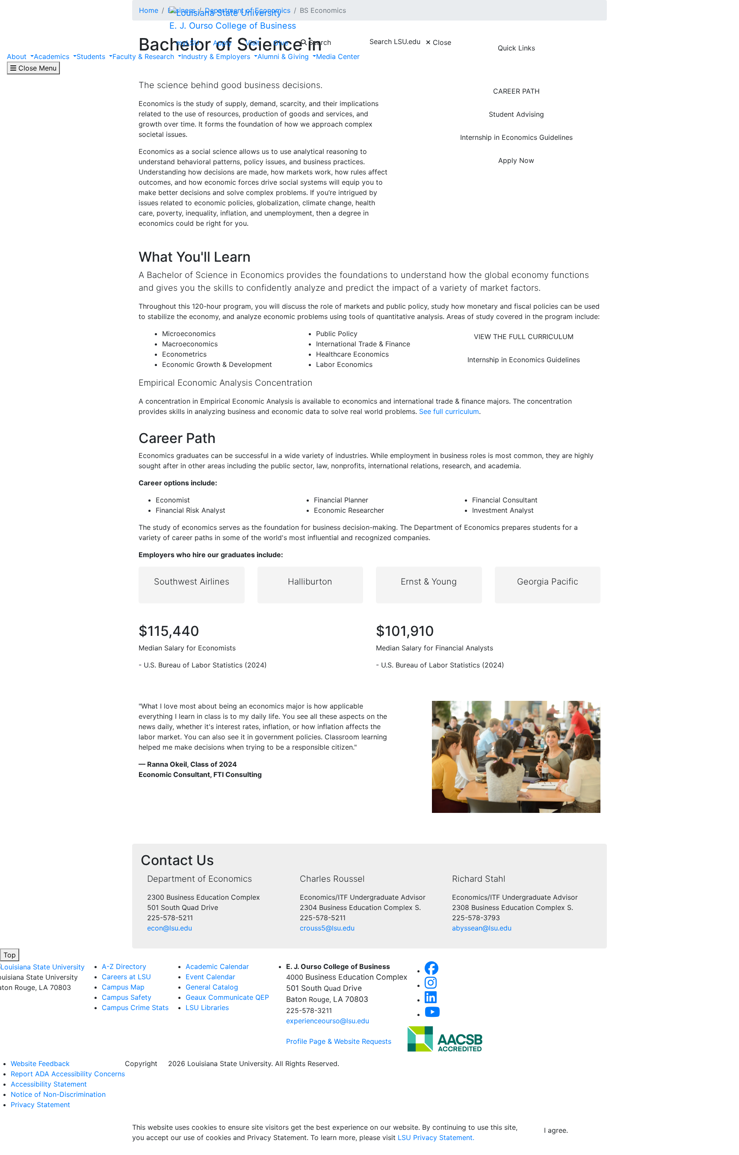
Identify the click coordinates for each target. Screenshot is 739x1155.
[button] (431, 970)
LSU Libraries (207, 1007)
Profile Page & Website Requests (338, 1041)
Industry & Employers (216, 56)
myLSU (187, 42)
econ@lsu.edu (169, 928)
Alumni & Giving (284, 56)
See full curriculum (449, 411)
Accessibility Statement (49, 1084)
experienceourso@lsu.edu (327, 1020)
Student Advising (516, 114)
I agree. (556, 1130)
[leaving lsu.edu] (445, 1038)
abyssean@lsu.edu (481, 928)
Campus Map (123, 987)
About (18, 56)
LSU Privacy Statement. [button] (436, 1137)
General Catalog (212, 987)
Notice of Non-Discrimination (58, 1094)
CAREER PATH (516, 91)
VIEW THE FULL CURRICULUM (523, 336)
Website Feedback (40, 1063)
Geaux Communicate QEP (227, 997)
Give (280, 42)
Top (9, 955)
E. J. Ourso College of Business (232, 26)
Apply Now (516, 160)
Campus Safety (126, 997)
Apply (222, 42)
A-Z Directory (124, 966)
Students (92, 56)
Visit (252, 42)
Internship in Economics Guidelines (516, 137)
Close (441, 42)
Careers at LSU (126, 976)
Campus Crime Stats (135, 1007)
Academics (52, 56)
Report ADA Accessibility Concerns (68, 1073)
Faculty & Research (144, 56)
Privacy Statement (40, 1104)
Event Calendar (210, 976)
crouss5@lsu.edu (327, 928)
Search (319, 42)
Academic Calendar (217, 966)
